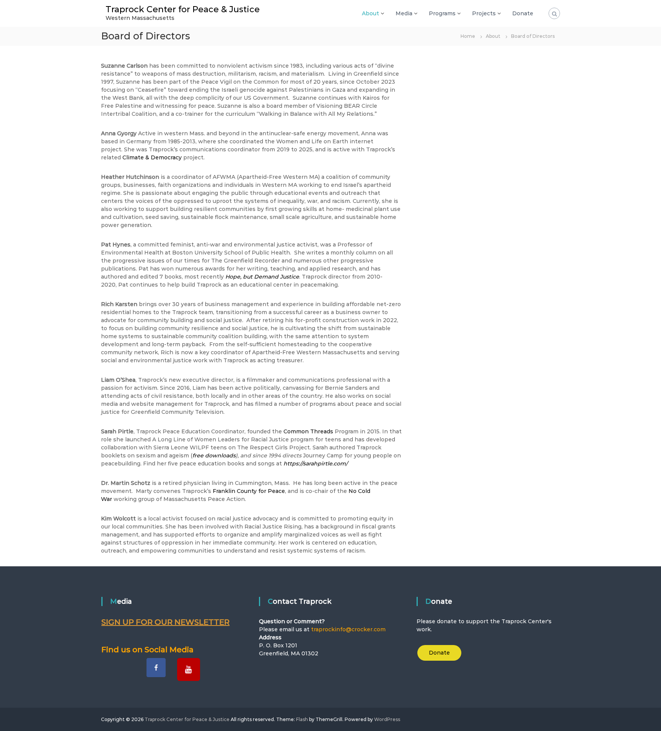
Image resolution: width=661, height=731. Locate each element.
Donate (522, 13)
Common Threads (308, 431)
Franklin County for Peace (249, 491)
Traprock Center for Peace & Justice (183, 9)
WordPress (387, 719)
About (370, 13)
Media (404, 13)
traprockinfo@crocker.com (348, 629)
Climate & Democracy (152, 157)
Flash (302, 719)
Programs (442, 13)
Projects (484, 13)
